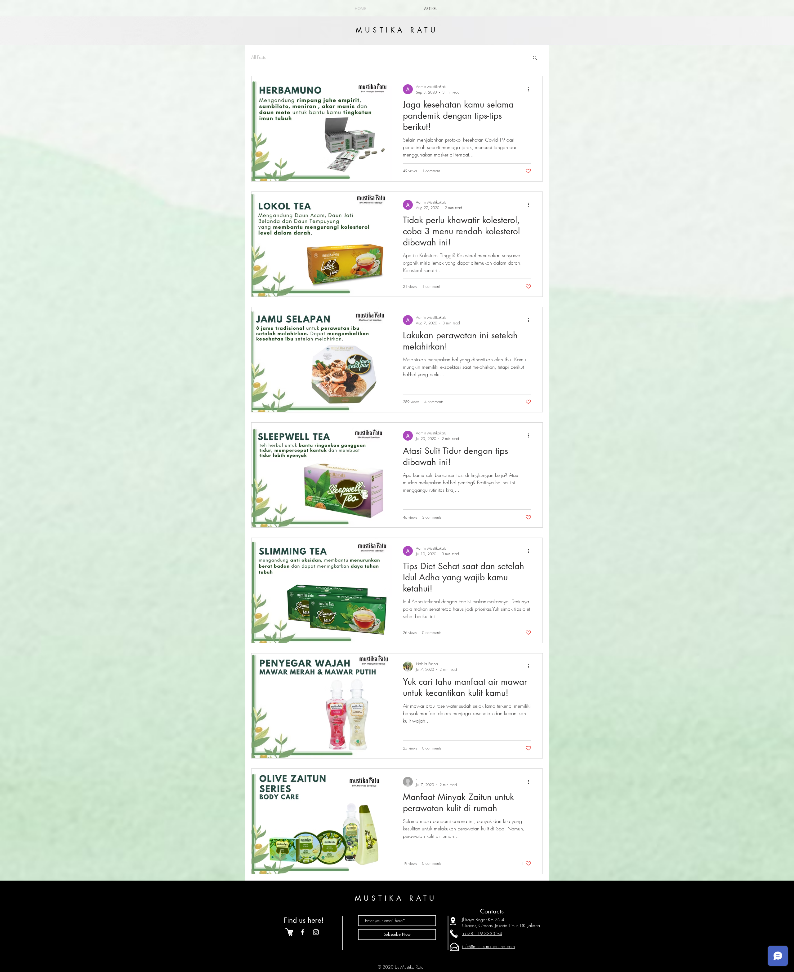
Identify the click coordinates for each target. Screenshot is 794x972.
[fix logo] (289, 932)
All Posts (258, 57)
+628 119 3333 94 (482, 933)
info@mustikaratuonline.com (488, 946)
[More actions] (530, 89)
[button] (535, 58)
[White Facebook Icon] (302, 932)
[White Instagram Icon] (316, 932)
